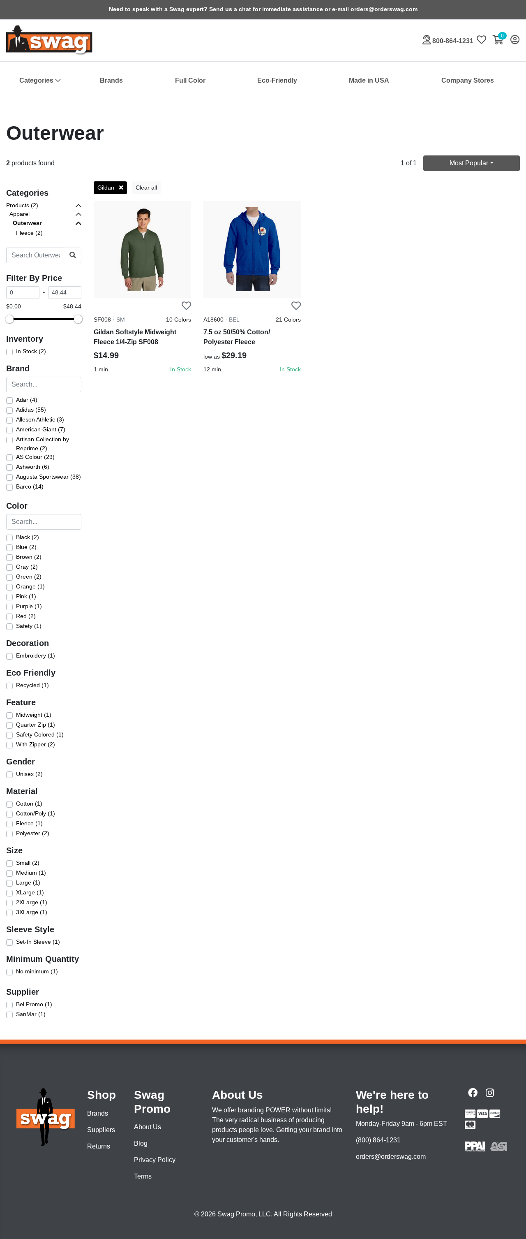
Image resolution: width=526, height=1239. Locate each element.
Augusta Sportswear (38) (48, 476)
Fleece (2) (29, 232)
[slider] (9, 319)
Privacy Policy (154, 1159)
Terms (143, 1176)
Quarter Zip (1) (35, 724)
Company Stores (467, 80)
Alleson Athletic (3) (40, 419)
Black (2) (27, 537)
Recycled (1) (32, 685)
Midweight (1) (33, 714)
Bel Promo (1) (34, 1004)
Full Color (190, 80)
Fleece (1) (29, 823)
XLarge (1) (30, 892)
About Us (147, 1126)
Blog (141, 1143)
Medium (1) (31, 872)
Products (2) (22, 205)
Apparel (19, 214)
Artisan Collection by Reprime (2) (42, 444)
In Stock (180, 369)
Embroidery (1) (35, 655)
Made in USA (369, 80)
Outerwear (27, 223)
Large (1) (28, 882)
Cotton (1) (29, 803)
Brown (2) (29, 556)
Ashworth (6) (32, 466)
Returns (98, 1146)
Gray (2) (27, 566)
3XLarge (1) (31, 912)
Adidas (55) (31, 409)
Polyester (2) (32, 833)
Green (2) (29, 576)
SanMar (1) (31, 1014)
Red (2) (26, 616)
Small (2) (27, 862)
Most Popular (469, 163)
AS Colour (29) (35, 457)
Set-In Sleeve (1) (38, 941)
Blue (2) (26, 547)
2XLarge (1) (31, 902)
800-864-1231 (452, 40)
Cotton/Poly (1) (35, 813)
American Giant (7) (40, 429)
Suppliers (101, 1129)
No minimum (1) (37, 971)
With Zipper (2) (35, 744)
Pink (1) (26, 596)
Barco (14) (30, 486)
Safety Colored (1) (40, 734)
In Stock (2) (31, 351)
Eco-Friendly (277, 80)
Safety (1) (29, 626)
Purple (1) (29, 606)
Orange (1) (30, 586)
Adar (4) (26, 399)
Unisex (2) (29, 774)
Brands (111, 80)
